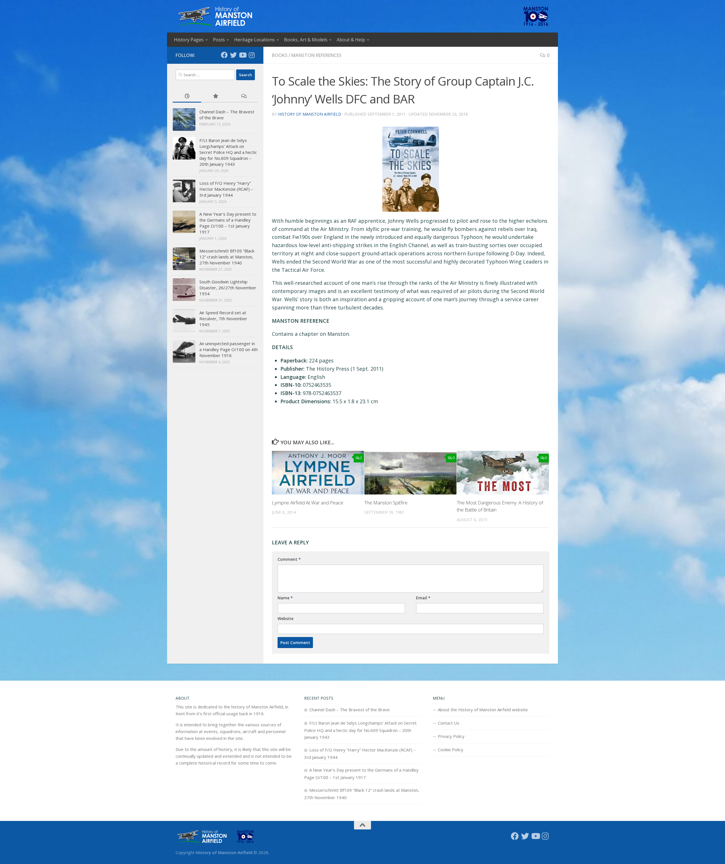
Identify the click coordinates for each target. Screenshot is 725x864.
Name (285, 597)
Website (285, 618)
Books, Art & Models (305, 40)
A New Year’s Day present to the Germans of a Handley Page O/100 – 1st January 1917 (227, 223)
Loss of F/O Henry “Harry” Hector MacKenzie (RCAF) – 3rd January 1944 (226, 189)
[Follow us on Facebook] (224, 55)
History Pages (189, 40)
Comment (289, 559)
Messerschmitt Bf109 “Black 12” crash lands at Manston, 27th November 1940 (226, 257)
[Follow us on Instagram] (251, 55)
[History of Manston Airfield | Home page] (214, 16)
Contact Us (448, 723)
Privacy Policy (451, 736)
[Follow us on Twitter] (233, 55)
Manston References (316, 55)
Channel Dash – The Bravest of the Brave (349, 709)
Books (279, 55)
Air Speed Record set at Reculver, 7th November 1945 (223, 318)
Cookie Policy (450, 749)
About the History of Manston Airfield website (483, 709)
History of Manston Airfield (309, 114)
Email (423, 597)
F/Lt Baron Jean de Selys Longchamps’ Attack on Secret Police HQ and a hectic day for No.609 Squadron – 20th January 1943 (228, 152)
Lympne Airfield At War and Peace (307, 502)
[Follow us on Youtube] (242, 55)
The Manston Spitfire (386, 502)
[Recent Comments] (243, 96)
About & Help (351, 40)
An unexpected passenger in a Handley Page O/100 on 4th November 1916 (228, 349)
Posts (219, 40)
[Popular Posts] (215, 96)
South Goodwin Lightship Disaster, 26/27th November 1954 (227, 287)
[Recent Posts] (187, 96)
